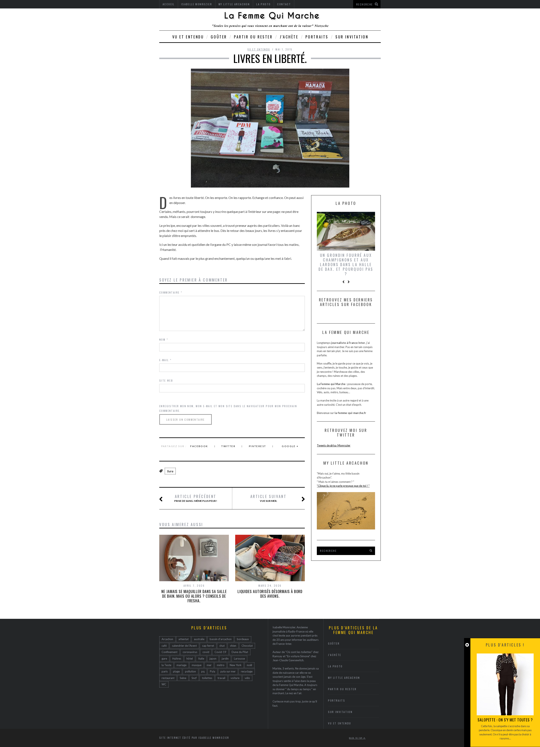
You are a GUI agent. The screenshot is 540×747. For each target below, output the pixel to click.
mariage (181, 665)
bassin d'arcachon (221, 639)
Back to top (356, 738)
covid (205, 652)
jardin (225, 658)
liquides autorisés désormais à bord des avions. (270, 594)
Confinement (169, 652)
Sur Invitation (351, 36)
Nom (163, 339)
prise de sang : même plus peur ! (195, 498)
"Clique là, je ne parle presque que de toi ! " (343, 485)
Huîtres (176, 658)
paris (165, 671)
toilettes (207, 678)
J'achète (334, 655)
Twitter (228, 446)
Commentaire (170, 292)
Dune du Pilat (240, 652)
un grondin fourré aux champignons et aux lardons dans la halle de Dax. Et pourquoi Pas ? (346, 264)
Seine (183, 678)
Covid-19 (220, 652)
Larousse (239, 658)
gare (164, 658)
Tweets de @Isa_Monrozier (333, 445)
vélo (247, 678)
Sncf (194, 678)
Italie (201, 658)
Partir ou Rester (253, 36)
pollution (190, 671)
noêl (249, 665)
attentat (183, 639)
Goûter (219, 36)
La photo (335, 666)
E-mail (165, 360)
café (164, 645)
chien (233, 645)
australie (199, 639)
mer (209, 665)
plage (176, 671)
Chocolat (247, 645)
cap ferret (208, 645)
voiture (235, 678)
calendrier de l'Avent (184, 645)
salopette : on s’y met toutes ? (505, 720)
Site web (166, 380)
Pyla (212, 671)
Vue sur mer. (268, 498)
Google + (290, 446)
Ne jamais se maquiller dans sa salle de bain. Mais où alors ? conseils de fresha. (194, 596)
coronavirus (190, 652)
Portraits (316, 36)
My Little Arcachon (344, 677)
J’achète (289, 36)
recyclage (246, 671)
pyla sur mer (228, 671)
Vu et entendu (188, 36)
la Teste (166, 665)
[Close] (467, 645)
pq (203, 671)
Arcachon (167, 639)
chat (222, 645)
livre (170, 471)
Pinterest (257, 446)
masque (196, 665)
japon (212, 658)
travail (221, 678)
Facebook (199, 446)
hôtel (189, 658)
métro (220, 665)
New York (236, 665)
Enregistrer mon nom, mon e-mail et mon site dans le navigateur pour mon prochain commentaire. (228, 408)
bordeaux (243, 639)
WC (164, 684)
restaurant (168, 678)
